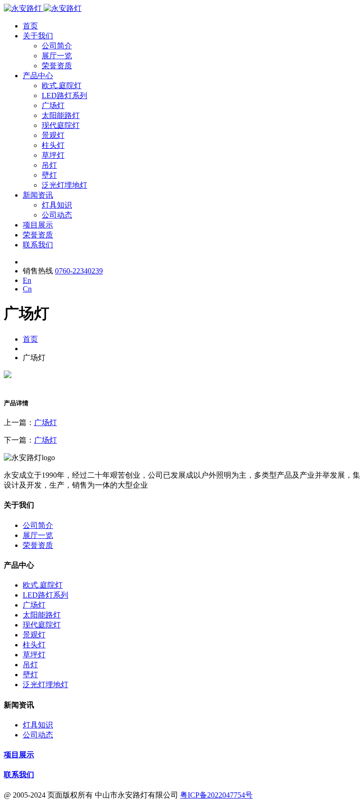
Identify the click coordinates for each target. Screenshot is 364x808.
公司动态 (57, 215)
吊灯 (49, 165)
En (27, 280)
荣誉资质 (57, 66)
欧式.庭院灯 (62, 86)
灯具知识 (57, 205)
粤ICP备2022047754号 (216, 795)
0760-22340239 (79, 271)
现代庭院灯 (61, 125)
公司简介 (57, 46)
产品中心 (38, 76)
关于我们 (38, 36)
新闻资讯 (38, 195)
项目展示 (38, 225)
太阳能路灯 (61, 115)
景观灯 (53, 135)
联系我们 (38, 245)
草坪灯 (53, 155)
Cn (27, 289)
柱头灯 (53, 145)
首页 (30, 26)
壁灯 (49, 175)
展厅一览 (57, 56)
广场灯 (53, 105)
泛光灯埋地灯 (64, 185)
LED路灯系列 (64, 95)
